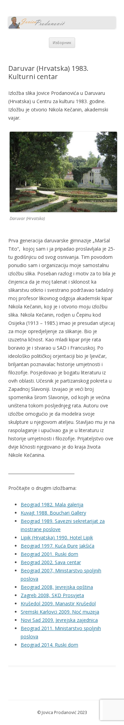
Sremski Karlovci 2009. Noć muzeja (60, 611)
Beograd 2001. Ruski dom (49, 554)
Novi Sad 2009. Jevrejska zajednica (59, 620)
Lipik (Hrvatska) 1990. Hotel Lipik (57, 537)
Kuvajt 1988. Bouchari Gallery (53, 512)
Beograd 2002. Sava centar (51, 562)
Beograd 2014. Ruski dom (49, 644)
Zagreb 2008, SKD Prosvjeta (52, 595)
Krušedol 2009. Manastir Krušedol (58, 603)
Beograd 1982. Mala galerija (52, 504)
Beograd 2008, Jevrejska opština (57, 587)
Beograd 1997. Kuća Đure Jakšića (57, 545)
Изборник (62, 42)
